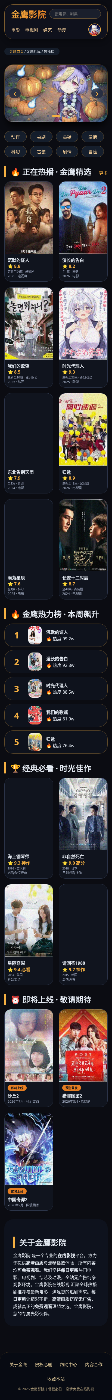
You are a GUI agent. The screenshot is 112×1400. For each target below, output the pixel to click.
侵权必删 (43, 1365)
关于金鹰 (18, 1365)
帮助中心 (68, 1365)
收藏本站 (56, 1379)
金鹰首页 (17, 51)
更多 (103, 173)
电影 (15, 30)
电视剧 (31, 30)
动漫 (61, 30)
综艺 (47, 30)
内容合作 (93, 1365)
